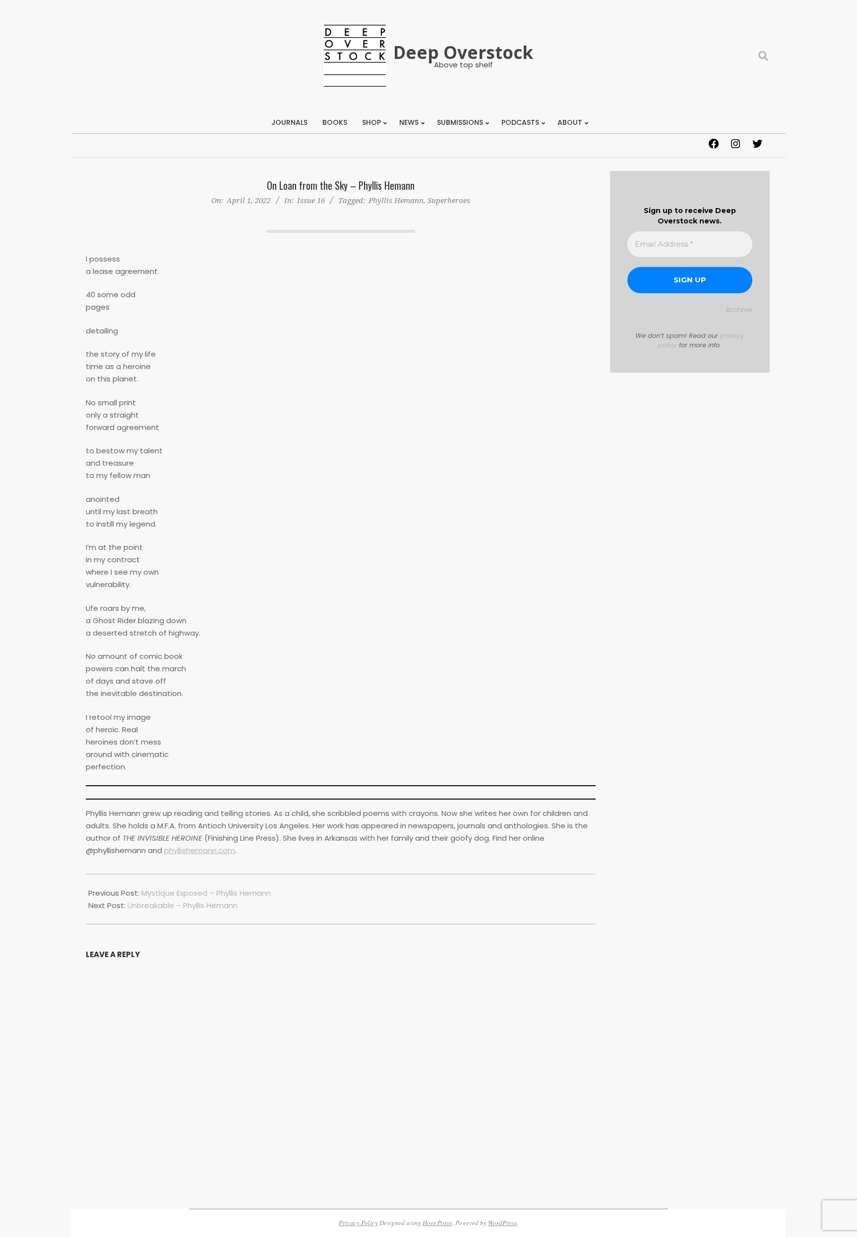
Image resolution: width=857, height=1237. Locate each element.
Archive (739, 309)
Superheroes (449, 200)
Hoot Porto (437, 1222)
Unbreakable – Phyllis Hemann (182, 905)
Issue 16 (311, 200)
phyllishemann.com (199, 850)
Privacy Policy (358, 1222)
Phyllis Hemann (396, 200)
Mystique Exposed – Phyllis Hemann (206, 893)
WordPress (502, 1222)
